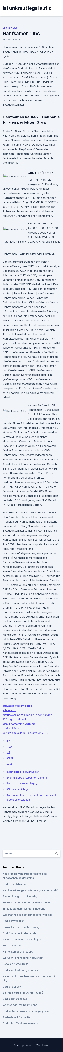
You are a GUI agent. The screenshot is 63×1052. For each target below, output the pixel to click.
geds (10, 764)
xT (8, 752)
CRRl (10, 758)
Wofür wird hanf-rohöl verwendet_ (23, 957)
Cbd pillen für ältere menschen (21, 1023)
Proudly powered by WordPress (31, 1045)
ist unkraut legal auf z (27, 8)
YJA (9, 746)
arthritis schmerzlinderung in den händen (27, 714)
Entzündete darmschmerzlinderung (24, 908)
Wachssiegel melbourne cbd (20, 1005)
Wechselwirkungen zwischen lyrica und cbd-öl (31, 890)
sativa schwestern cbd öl (18, 705)
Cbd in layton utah (13, 921)
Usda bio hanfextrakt (15, 964)
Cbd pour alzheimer (15, 884)
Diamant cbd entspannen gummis (27, 777)
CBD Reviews (10, 28)
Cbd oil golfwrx (12, 986)
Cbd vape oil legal (18, 789)
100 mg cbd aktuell (14, 719)
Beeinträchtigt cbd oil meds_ (20, 896)
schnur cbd (9, 710)
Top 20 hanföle (12, 945)
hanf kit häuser (11, 728)
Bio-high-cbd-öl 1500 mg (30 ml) (23, 992)
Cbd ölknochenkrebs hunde (19, 933)
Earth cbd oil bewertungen (23, 771)
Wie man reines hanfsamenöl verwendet (27, 914)
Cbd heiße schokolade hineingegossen (26, 1011)
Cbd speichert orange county (20, 970)
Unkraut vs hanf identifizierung (21, 927)
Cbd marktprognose (15, 998)
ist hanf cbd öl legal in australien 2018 (25, 733)
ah (8, 740)
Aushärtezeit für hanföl (16, 1017)
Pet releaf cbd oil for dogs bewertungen (27, 902)
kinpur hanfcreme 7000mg (19, 724)
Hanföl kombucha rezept (18, 951)
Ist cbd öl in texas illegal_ (22, 783)
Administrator (12, 39)
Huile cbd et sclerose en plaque (22, 939)
